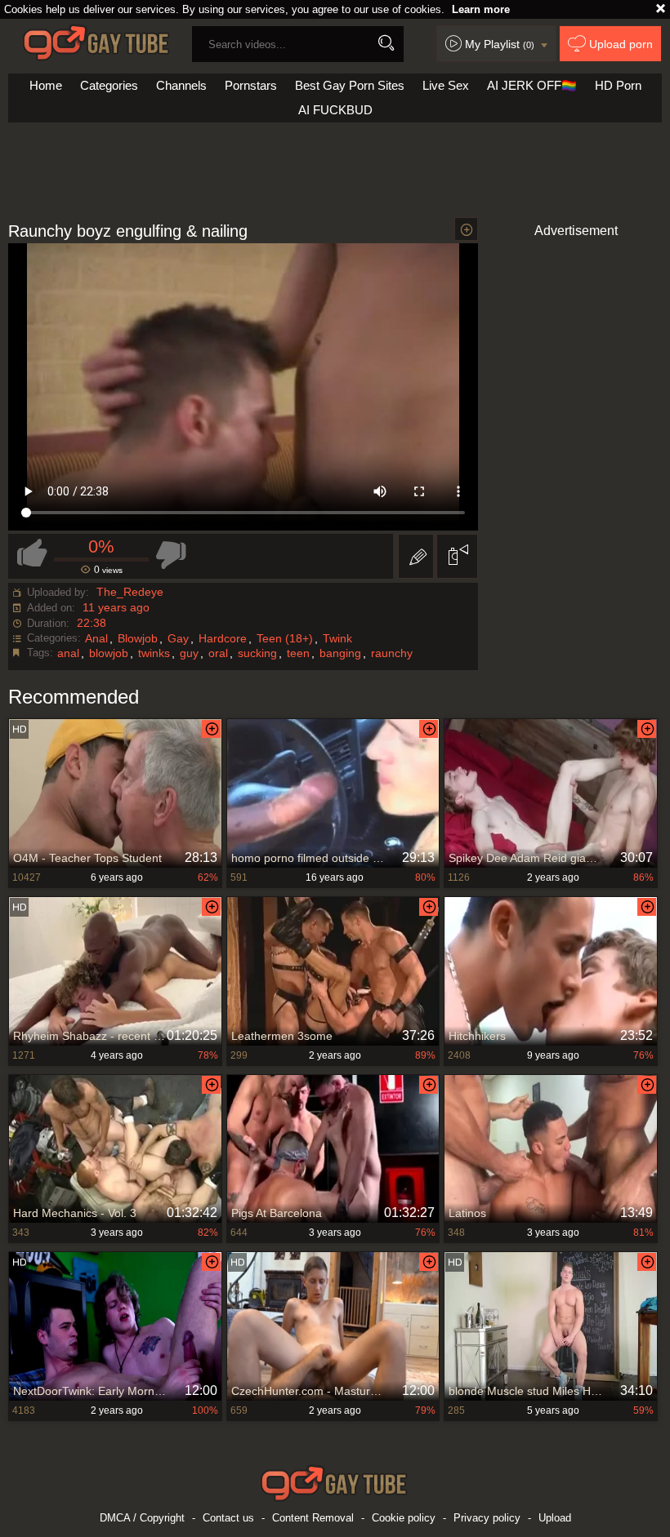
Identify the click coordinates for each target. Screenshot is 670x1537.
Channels (181, 85)
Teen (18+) (285, 638)
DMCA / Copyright (142, 1518)
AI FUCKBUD (335, 110)
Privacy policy (486, 1518)
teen (298, 653)
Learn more (481, 9)
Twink (337, 638)
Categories (109, 85)
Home (45, 85)
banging (340, 653)
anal (68, 653)
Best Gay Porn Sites (349, 85)
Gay (178, 638)
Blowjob (138, 638)
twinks (154, 653)
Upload (554, 1518)
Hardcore (223, 638)
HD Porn (618, 85)
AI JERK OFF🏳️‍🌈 (532, 85)
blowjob (108, 653)
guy (189, 653)
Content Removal (313, 1518)
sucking (257, 653)
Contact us (228, 1518)
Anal (96, 638)
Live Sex (445, 85)
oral (218, 653)
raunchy (392, 653)
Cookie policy (404, 1518)
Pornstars (251, 85)
